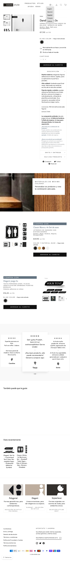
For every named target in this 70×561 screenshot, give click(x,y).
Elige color (52, 38)
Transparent (47, 248)
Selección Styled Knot (56, 510)
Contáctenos (7, 529)
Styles (40, 3)
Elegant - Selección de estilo (35, 508)
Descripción (53, 71)
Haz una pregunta (53, 157)
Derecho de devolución (10, 534)
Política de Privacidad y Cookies (13, 540)
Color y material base (48, 244)
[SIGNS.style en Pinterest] (44, 543)
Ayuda (31, 6)
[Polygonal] (13, 489)
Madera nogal (43, 248)
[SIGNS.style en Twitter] (40, 543)
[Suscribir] (60, 538)
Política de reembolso (9, 546)
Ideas (38, 6)
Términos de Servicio (9, 543)
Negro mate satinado (42, 42)
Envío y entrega (53, 152)
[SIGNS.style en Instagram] (37, 543)
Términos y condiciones (10, 537)
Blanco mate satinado (46, 42)
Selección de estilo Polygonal (13, 510)
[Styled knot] (57, 489)
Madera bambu (39, 248)
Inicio (41, 16)
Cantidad (44, 56)
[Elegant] (35, 489)
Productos (30, 3)
